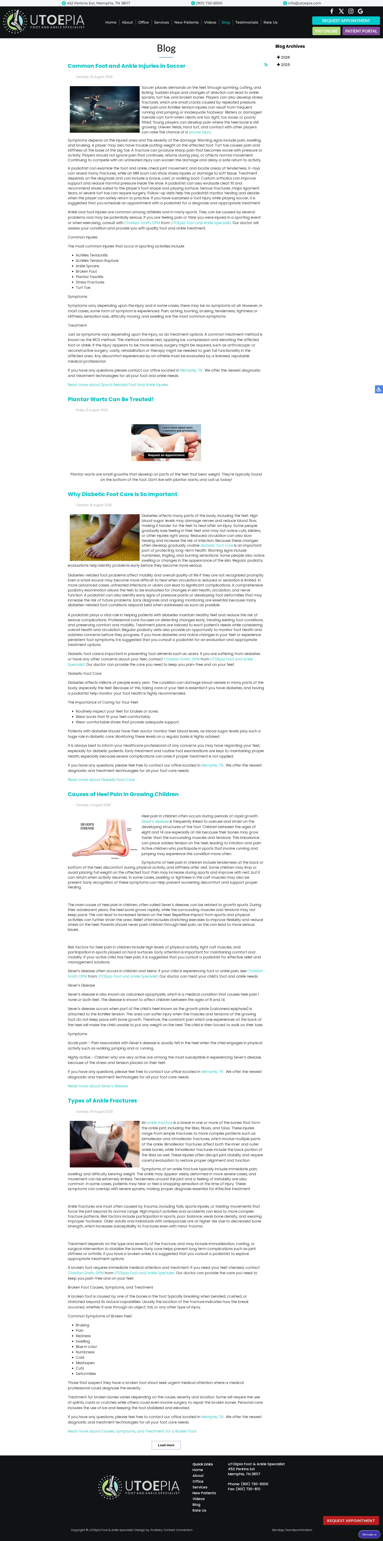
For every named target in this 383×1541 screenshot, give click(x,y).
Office (143, 22)
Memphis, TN (191, 370)
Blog (226, 22)
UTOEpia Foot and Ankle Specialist (201, 222)
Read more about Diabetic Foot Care (101, 779)
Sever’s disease (156, 821)
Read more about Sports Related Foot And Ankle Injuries (118, 384)
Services (161, 22)
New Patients (186, 22)
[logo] (43, 32)
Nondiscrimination (299, 1530)
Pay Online (326, 31)
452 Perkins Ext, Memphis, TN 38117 (98, 3)
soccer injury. (200, 132)
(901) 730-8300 (209, 3)
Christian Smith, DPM (142, 222)
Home (110, 22)
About (127, 22)
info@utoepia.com (304, 3)
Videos (210, 22)
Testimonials (246, 22)
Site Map (278, 1530)
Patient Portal (361, 31)
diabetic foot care (216, 545)
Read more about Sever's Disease (98, 1085)
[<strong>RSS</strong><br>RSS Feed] (266, 64)
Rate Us (270, 22)
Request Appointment (346, 20)
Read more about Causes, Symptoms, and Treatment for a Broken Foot (132, 1431)
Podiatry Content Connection (171, 1530)
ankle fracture (160, 1122)
